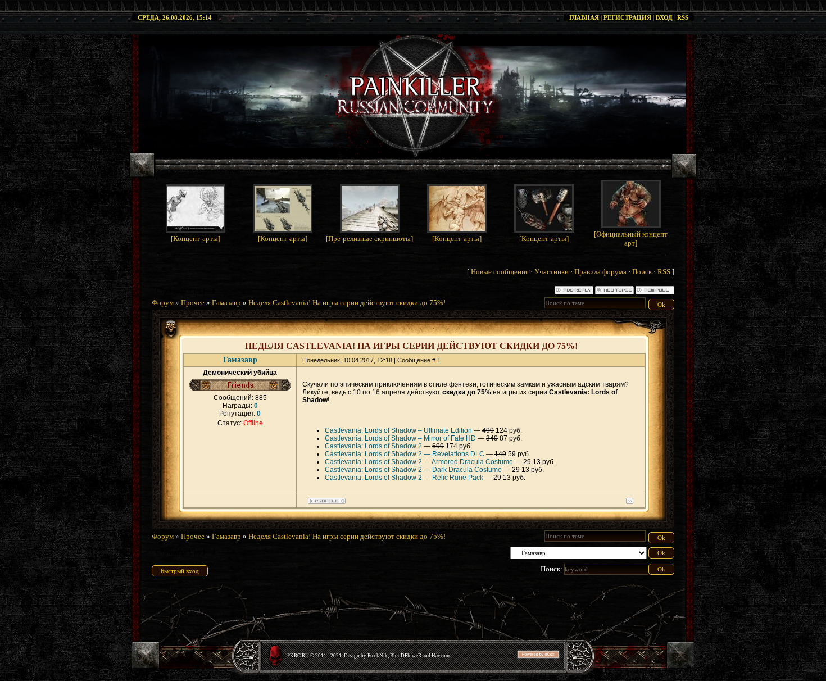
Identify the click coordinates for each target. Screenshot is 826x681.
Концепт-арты (195, 238)
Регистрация (627, 17)
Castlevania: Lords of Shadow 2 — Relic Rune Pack (404, 478)
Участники (551, 271)
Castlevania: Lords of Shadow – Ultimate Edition (398, 430)
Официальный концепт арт (632, 238)
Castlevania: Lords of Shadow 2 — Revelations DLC (404, 454)
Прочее (193, 302)
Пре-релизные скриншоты (369, 238)
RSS (682, 17)
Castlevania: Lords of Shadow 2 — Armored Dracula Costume (419, 462)
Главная (584, 17)
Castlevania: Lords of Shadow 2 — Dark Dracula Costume (413, 470)
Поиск (642, 271)
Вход (664, 17)
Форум (163, 302)
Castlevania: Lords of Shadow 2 (373, 446)
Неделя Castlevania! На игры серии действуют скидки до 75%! (347, 302)
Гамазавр (226, 302)
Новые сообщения (500, 271)
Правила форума (600, 271)
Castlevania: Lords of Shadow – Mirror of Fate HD (400, 438)
